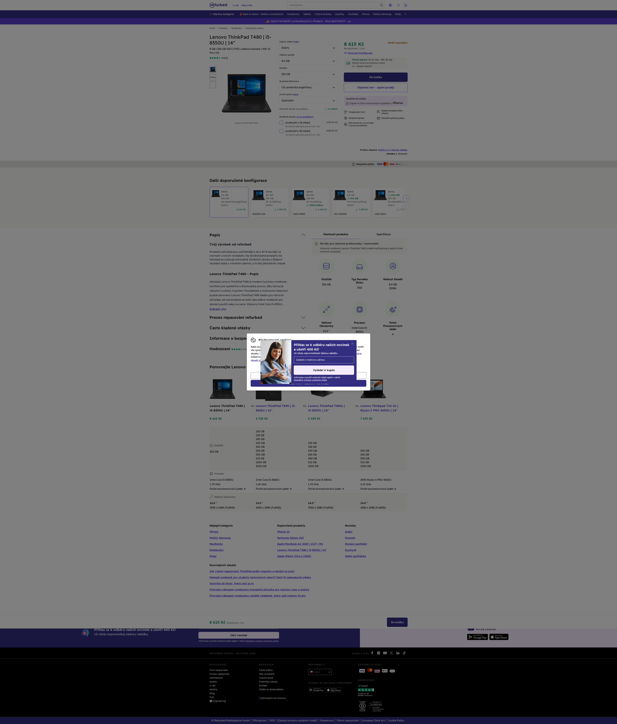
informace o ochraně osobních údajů (313, 356)
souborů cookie (353, 353)
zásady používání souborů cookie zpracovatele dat (279, 360)
